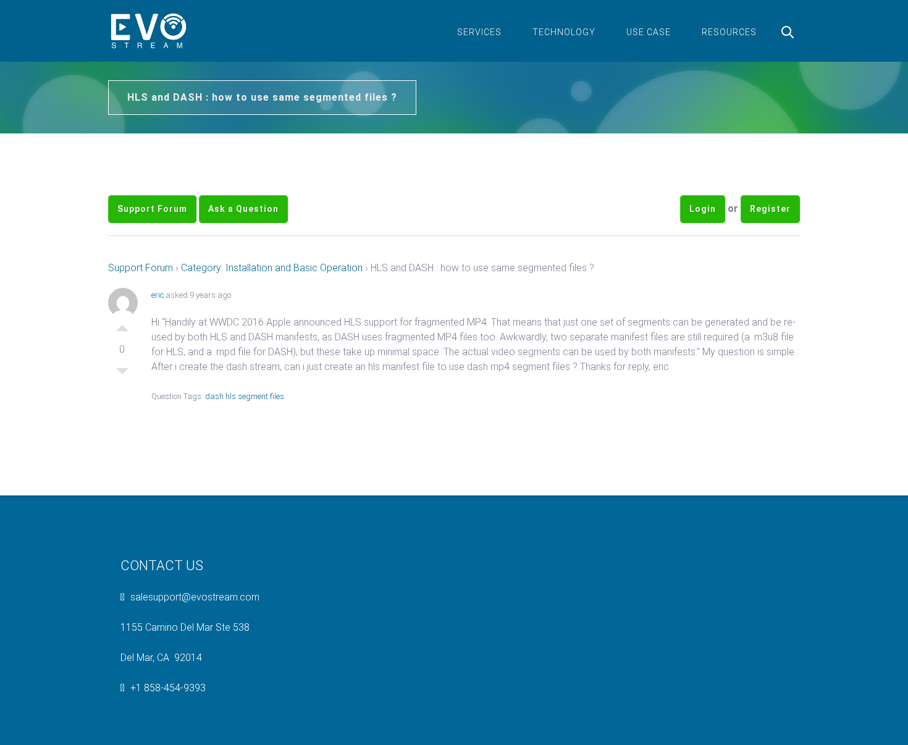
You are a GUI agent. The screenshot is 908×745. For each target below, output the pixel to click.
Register (770, 209)
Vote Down (122, 374)
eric (157, 295)
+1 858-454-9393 (168, 688)
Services (479, 32)
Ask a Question (243, 209)
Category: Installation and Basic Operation (272, 268)
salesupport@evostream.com (194, 597)
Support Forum (152, 209)
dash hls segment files (244, 396)
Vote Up (122, 325)
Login (702, 209)
